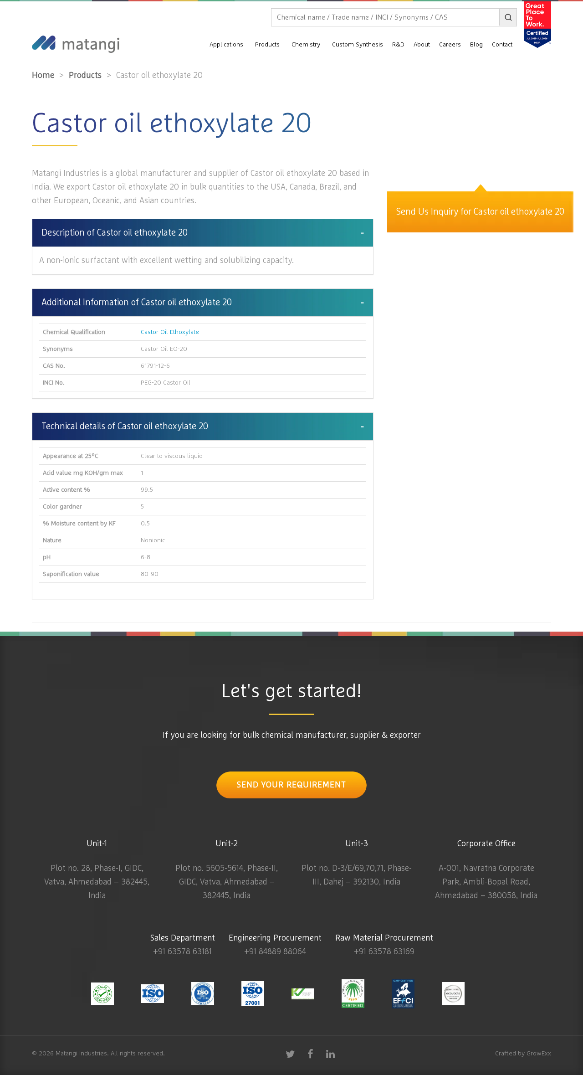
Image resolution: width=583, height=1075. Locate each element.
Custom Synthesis (357, 44)
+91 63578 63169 (384, 952)
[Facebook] (310, 1053)
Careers (450, 44)
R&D (398, 44)
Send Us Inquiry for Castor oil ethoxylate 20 (480, 211)
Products (267, 44)
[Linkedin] (330, 1053)
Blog (476, 44)
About (422, 44)
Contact (502, 44)
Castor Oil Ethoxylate (170, 332)
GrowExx (539, 1053)
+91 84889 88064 (275, 952)
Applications (226, 44)
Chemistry (306, 44)
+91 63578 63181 (182, 952)
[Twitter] (290, 1053)
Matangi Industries (81, 1053)
